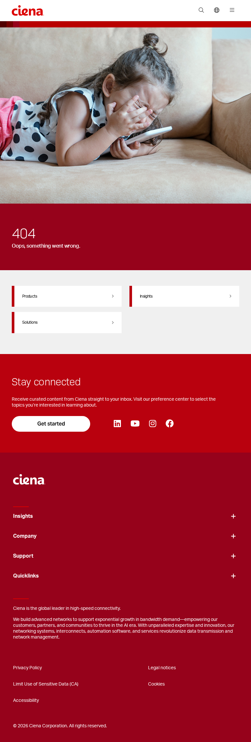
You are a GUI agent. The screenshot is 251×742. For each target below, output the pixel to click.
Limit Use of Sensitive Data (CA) (45, 684)
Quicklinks (26, 576)
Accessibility (26, 700)
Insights (23, 516)
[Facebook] (170, 424)
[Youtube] (134, 424)
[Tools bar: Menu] (230, 10)
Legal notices (162, 668)
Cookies (156, 684)
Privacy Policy (27, 668)
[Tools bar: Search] (201, 10)
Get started (51, 423)
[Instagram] (152, 424)
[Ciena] (29, 476)
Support (23, 556)
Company (25, 536)
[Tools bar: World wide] (216, 10)
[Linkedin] (117, 424)
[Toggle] (233, 516)
